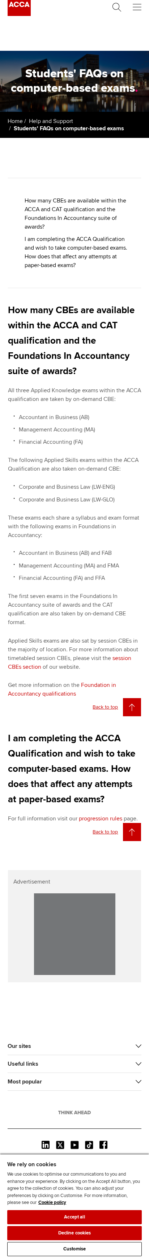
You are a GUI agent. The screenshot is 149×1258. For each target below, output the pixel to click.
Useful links (23, 1064)
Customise (74, 1249)
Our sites (19, 1046)
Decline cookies (74, 1233)
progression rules (100, 818)
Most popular (25, 1081)
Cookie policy (52, 1202)
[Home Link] (74, 1112)
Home (15, 121)
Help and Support (51, 121)
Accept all (74, 1217)
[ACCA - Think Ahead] (19, 14)
